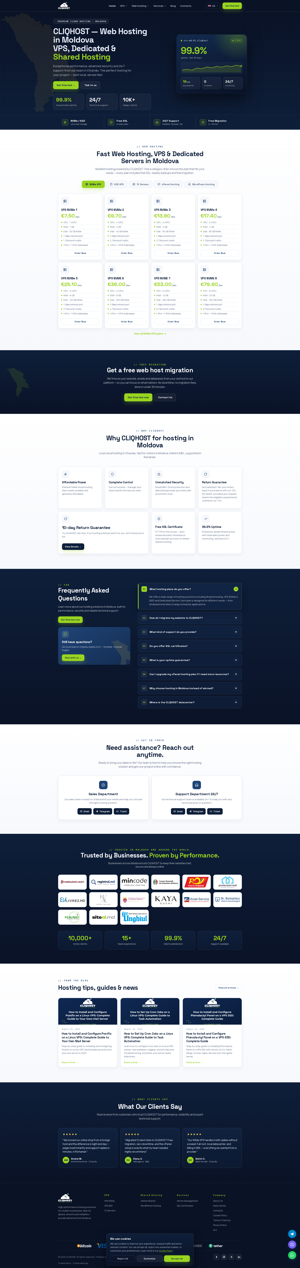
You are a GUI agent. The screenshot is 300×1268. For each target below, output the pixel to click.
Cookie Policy (220, 1215)
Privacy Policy (220, 1225)
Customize (149, 1258)
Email (86, 811)
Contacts (185, 6)
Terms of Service (222, 1220)
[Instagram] (224, 1257)
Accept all (177, 1258)
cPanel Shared (148, 1200)
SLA (215, 1229)
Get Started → (66, 85)
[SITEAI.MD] (103, 917)
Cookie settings (80, 1263)
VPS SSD (108, 1205)
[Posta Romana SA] (196, 882)
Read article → (70, 1062)
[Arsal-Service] (196, 899)
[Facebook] (216, 1257)
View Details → (73, 546)
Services (158, 6)
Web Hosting (139, 6)
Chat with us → (73, 657)
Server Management (187, 1200)
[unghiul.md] (134, 917)
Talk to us (90, 85)
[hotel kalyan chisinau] (103, 899)
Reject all (122, 1258)
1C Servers (143, 184)
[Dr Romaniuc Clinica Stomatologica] (227, 899)
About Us (218, 1200)
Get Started (232, 5)
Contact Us (165, 397)
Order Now (80, 253)
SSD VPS (119, 184)
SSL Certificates (185, 1205)
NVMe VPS (95, 184)
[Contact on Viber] (292, 1244)
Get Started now (138, 397)
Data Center (219, 1205)
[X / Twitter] (231, 1257)
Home (112, 6)
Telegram (104, 811)
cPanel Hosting (170, 184)
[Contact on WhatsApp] (292, 1255)
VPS (122, 6)
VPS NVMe (109, 1200)
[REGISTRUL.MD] (103, 882)
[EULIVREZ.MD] (72, 899)
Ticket (123, 811)
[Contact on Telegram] (292, 1234)
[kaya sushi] (165, 899)
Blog (173, 6)
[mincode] (134, 882)
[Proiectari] (227, 882)
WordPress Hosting (203, 184)
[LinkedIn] (239, 1257)
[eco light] (72, 917)
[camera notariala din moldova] (165, 882)
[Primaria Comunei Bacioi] (134, 899)
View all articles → (228, 987)
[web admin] (72, 882)
